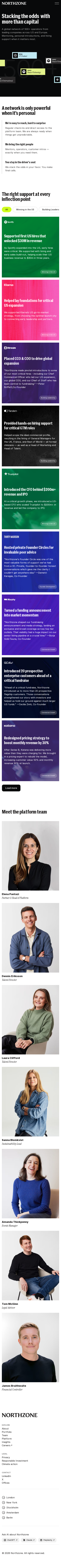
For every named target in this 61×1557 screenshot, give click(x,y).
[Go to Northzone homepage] (14, 3)
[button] (56, 3)
